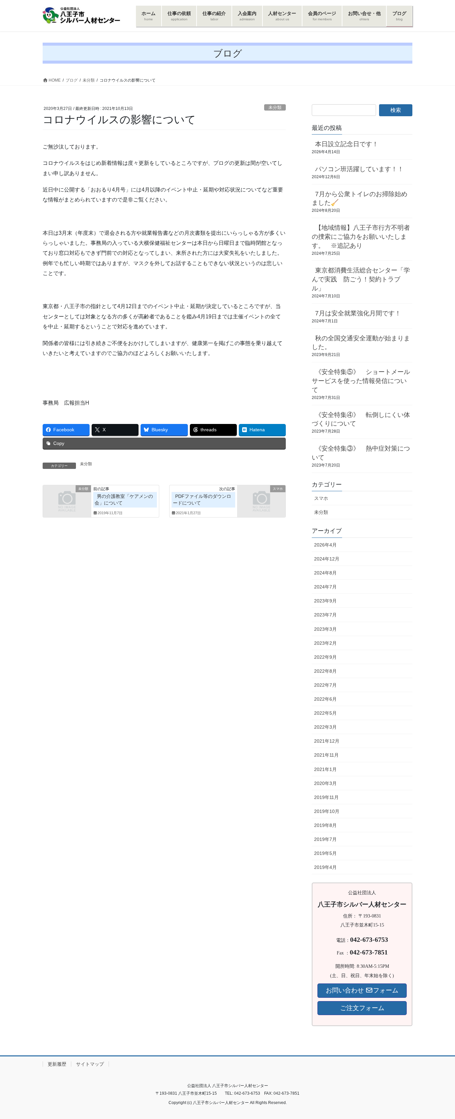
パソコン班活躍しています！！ (359, 169)
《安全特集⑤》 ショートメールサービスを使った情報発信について (361, 380)
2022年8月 (325, 671)
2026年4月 (325, 545)
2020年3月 (325, 783)
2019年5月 (325, 853)
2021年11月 (326, 755)
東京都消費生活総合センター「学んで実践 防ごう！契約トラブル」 (361, 279)
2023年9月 (325, 600)
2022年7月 (325, 685)
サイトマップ (90, 1064)
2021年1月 (325, 769)
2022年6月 (325, 699)
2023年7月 (325, 614)
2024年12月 (326, 558)
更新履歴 (57, 1064)
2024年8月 (325, 572)
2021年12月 (326, 741)
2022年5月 (325, 713)
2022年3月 (325, 727)
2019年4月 (325, 867)
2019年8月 (325, 825)
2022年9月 (325, 657)
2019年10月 (326, 811)
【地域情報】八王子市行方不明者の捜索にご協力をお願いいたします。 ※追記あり (361, 236)
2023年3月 (325, 629)
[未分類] (67, 500)
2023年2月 (325, 643)
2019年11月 (326, 797)
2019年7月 (325, 839)
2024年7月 (325, 586)
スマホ (321, 498)
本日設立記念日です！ (346, 144)
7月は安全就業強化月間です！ (358, 313)
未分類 (274, 107)
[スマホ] (261, 500)
